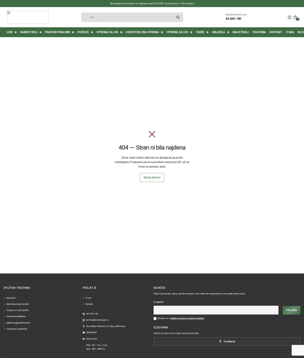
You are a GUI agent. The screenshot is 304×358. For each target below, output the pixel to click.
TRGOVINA (259, 32)
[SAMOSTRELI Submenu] (40, 32)
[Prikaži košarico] (295, 17)
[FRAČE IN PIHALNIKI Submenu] (73, 32)
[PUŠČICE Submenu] (92, 32)
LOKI (9, 32)
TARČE (200, 32)
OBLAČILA (218, 32)
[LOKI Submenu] (15, 32)
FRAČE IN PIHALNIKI (57, 32)
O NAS (290, 32)
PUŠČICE (83, 32)
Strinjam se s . (181, 318)
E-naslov (160, 302)
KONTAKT (276, 32)
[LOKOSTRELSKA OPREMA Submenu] (162, 32)
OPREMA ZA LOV (177, 32)
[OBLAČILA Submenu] (228, 32)
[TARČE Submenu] (207, 32)
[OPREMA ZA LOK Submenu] (121, 32)
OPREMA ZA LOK (107, 32)
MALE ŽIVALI (241, 32)
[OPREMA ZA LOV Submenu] (191, 32)
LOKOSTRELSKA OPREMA (142, 32)
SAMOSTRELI (28, 32)
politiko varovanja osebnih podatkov (187, 318)
